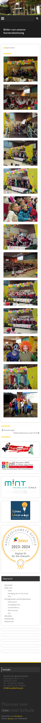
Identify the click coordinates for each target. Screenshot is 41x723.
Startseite (8, 585)
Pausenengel (9, 430)
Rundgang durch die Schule (18, 593)
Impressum (9, 621)
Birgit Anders (10, 48)
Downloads (9, 619)
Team (10, 591)
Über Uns (8, 588)
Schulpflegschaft (14, 605)
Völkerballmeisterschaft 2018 (25, 433)
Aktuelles (8, 616)
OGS (9, 596)
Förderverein (12, 602)
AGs (9, 613)
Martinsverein (13, 610)
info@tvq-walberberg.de (13, 688)
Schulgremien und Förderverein (17, 599)
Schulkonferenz (13, 608)
